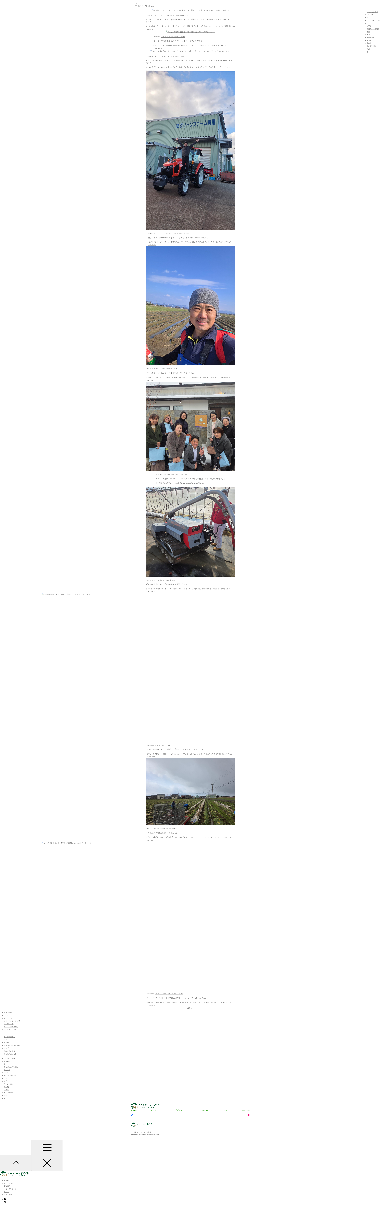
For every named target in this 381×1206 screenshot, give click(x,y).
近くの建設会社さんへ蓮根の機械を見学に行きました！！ (170, 584)
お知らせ (370, 14)
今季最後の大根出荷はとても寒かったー (163, 833)
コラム (6, 1015)
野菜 (368, 49)
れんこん (370, 23)
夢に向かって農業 (373, 29)
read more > (150, 29)
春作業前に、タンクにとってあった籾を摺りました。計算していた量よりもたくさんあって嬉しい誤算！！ (188, 20)
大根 (368, 32)
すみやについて (9, 1018)
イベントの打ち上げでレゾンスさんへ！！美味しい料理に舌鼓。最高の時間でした (190, 479)
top (136, 3)
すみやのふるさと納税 (12, 1021)
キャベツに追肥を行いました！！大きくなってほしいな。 (170, 373)
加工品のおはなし (10, 1029)
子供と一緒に (371, 37)
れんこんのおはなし (11, 1027)
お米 (368, 17)
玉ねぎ (369, 43)
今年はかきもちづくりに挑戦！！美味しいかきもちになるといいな (175, 749)
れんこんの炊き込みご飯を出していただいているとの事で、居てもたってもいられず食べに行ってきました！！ (190, 61)
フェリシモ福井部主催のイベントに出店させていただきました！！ (181, 41)
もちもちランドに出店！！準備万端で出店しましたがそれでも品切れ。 (177, 998)
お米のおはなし (9, 1012)
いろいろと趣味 (372, 12)
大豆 (368, 34)
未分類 (369, 40)
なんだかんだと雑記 (374, 20)
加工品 (369, 26)
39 (193, 1008)
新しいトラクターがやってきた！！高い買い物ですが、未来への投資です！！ (181, 238)
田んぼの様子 (371, 46)
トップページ (8, 1024)
